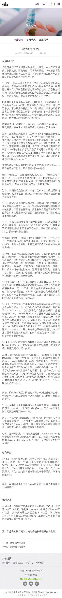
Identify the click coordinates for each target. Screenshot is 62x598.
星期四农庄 (18, 563)
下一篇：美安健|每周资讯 (13, 546)
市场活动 (6, 563)
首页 (37, 4)
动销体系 (40, 563)
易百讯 (31, 595)
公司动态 (31, 39)
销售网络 (30, 563)
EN (58, 4)
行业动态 (18, 39)
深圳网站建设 (41, 595)
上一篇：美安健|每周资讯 (13, 543)
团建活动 (43, 39)
